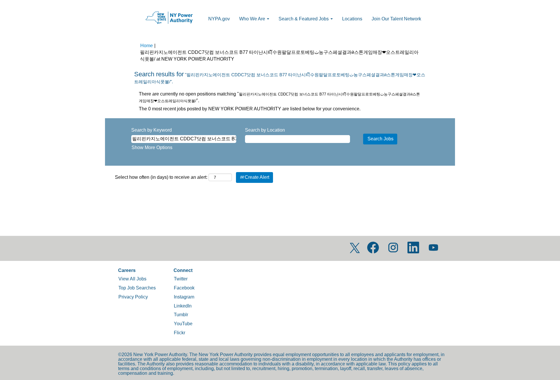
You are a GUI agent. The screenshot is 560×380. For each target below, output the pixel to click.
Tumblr (181, 314)
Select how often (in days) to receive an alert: (161, 177)
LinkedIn (183, 305)
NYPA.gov (219, 18)
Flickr (179, 332)
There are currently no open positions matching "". (279, 97)
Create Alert (256, 177)
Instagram (184, 296)
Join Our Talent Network (396, 18)
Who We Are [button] (252, 18)
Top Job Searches (137, 287)
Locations (352, 18)
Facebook (184, 287)
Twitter (181, 278)
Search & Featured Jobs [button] (304, 18)
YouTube (183, 323)
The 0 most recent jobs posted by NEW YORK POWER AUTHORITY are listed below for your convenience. (249, 108)
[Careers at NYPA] (169, 18)
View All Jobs (132, 278)
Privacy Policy (133, 296)
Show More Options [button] (152, 147)
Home (146, 45)
